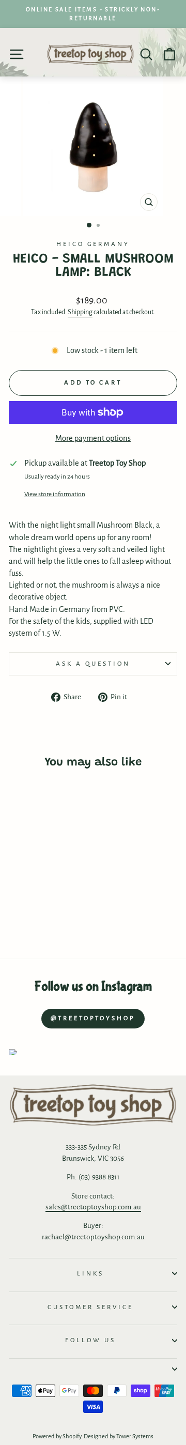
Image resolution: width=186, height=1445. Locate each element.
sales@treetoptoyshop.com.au (93, 1207)
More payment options (93, 438)
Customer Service (90, 1307)
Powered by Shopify (57, 1436)
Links (90, 1273)
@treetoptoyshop (93, 1018)
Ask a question (93, 663)
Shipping (80, 312)
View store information (54, 494)
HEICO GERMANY (93, 244)
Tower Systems (134, 1436)
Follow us (90, 1340)
